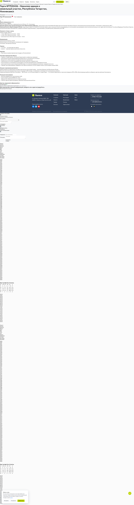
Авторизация (3, 88)
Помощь (65, 102)
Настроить (6, 500)
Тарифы (27, 2)
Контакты (32, 2)
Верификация (66, 99)
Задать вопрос (66, 104)
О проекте (15, 2)
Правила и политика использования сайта (41, 111)
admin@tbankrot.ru (97, 101)
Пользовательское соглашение (60, 111)
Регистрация (60, 1)
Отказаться (13, 500)
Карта (37, 2)
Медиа (76, 99)
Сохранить (2, 129)
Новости (21, 2)
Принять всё (21, 500)
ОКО (76, 97)
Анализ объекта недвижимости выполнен (13, 85)
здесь (11, 497)
